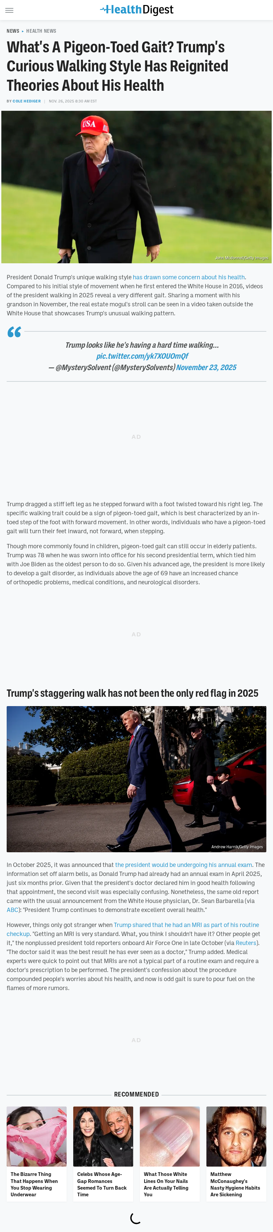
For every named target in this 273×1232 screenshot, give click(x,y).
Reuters (246, 942)
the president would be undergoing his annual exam (183, 864)
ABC (12, 909)
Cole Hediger (27, 101)
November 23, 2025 (206, 367)
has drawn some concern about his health (189, 277)
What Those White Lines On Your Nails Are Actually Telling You (166, 1184)
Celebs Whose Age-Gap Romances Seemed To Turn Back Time (102, 1184)
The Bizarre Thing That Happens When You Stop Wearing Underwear (34, 1184)
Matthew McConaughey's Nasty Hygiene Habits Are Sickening (235, 1184)
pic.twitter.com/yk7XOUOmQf (141, 356)
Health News (41, 31)
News (13, 31)
